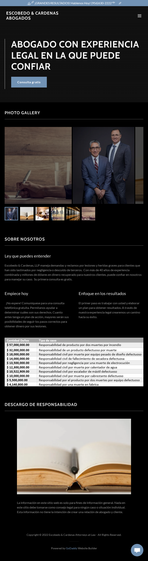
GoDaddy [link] (71, 548)
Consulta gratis (29, 82)
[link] (32, 18)
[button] (139, 16)
